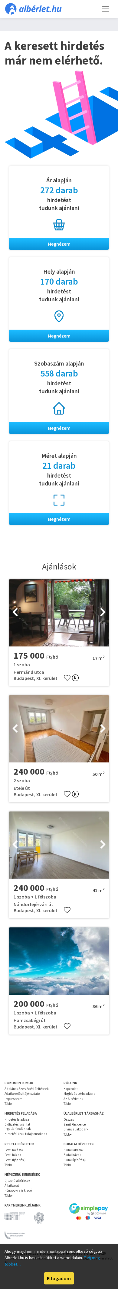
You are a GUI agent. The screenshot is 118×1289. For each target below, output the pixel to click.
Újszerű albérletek (17, 1181)
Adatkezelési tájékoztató (22, 1093)
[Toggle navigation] (105, 9)
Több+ (8, 1104)
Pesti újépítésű (15, 1160)
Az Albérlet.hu (73, 1099)
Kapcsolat (71, 1089)
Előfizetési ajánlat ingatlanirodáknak (18, 1126)
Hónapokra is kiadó (18, 1190)
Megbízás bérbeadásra (79, 1093)
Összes (69, 1119)
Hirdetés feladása (17, 1119)
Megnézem (59, 244)
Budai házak (72, 1155)
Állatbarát (12, 1185)
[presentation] (15, 612)
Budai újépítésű (75, 1160)
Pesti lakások (14, 1150)
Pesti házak (13, 1155)
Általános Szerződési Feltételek (27, 1089)
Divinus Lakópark (76, 1129)
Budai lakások (74, 1150)
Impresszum (13, 1099)
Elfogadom (59, 1278)
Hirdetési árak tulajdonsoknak (26, 1134)
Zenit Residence (75, 1124)
